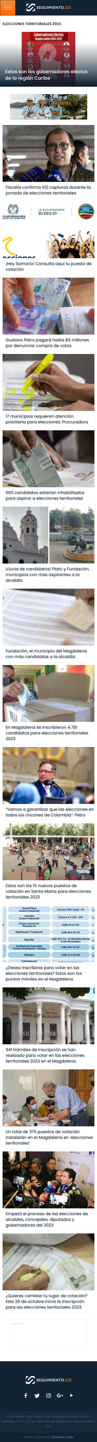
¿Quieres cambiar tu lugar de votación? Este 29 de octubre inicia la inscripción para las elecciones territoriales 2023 (46, 1301)
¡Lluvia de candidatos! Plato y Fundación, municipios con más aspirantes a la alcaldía (47, 574)
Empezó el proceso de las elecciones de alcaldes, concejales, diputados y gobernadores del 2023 (46, 1219)
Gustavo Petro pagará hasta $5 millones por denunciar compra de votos (47, 343)
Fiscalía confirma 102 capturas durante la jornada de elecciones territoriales (48, 190)
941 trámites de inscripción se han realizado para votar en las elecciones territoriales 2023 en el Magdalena (44, 1055)
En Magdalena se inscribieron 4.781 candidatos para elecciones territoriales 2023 (46, 733)
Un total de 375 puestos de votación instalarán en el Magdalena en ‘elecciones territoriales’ (49, 1137)
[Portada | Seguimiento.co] (48, 1379)
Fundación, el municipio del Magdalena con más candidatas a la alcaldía (46, 654)
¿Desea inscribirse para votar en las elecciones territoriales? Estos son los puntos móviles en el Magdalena (43, 973)
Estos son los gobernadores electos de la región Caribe (46, 75)
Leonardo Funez (63, 1437)
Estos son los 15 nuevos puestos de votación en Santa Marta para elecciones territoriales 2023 (48, 891)
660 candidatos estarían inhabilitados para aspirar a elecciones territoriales (44, 495)
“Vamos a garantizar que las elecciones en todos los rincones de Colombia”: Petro (49, 812)
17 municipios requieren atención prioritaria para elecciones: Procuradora (46, 419)
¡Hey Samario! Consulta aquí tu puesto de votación (48, 266)
